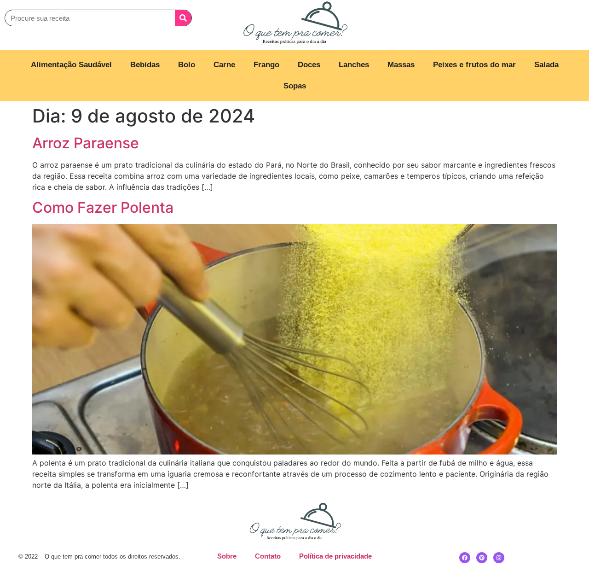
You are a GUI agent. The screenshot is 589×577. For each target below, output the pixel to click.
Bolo (186, 64)
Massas (401, 64)
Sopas (294, 86)
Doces (309, 64)
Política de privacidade (335, 556)
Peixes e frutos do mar (474, 64)
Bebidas (145, 64)
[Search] (183, 18)
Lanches (354, 64)
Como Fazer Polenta (102, 207)
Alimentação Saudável (71, 64)
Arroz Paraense (85, 143)
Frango (266, 64)
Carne (224, 64)
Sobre (227, 556)
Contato (268, 556)
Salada (546, 64)
